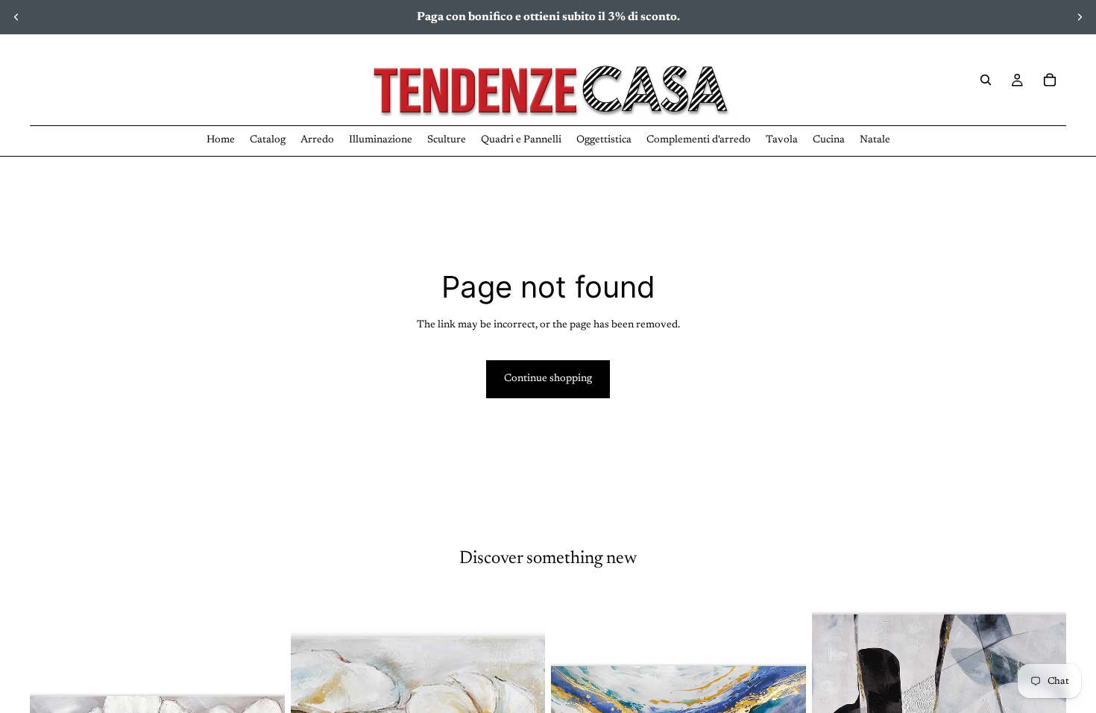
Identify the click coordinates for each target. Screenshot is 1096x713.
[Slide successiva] (1079, 17)
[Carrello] (1049, 79)
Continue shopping (548, 379)
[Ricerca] (985, 79)
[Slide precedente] (16, 17)
